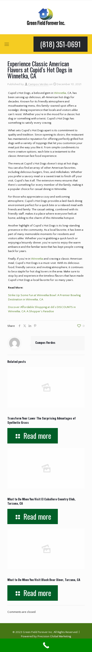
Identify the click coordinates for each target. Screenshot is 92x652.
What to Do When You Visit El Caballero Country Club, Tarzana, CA (41, 501)
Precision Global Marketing (54, 636)
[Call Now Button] (46, 645)
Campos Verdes (38, 84)
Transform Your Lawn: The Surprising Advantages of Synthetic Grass (41, 420)
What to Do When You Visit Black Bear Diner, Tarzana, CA (43, 579)
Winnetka (60, 93)
